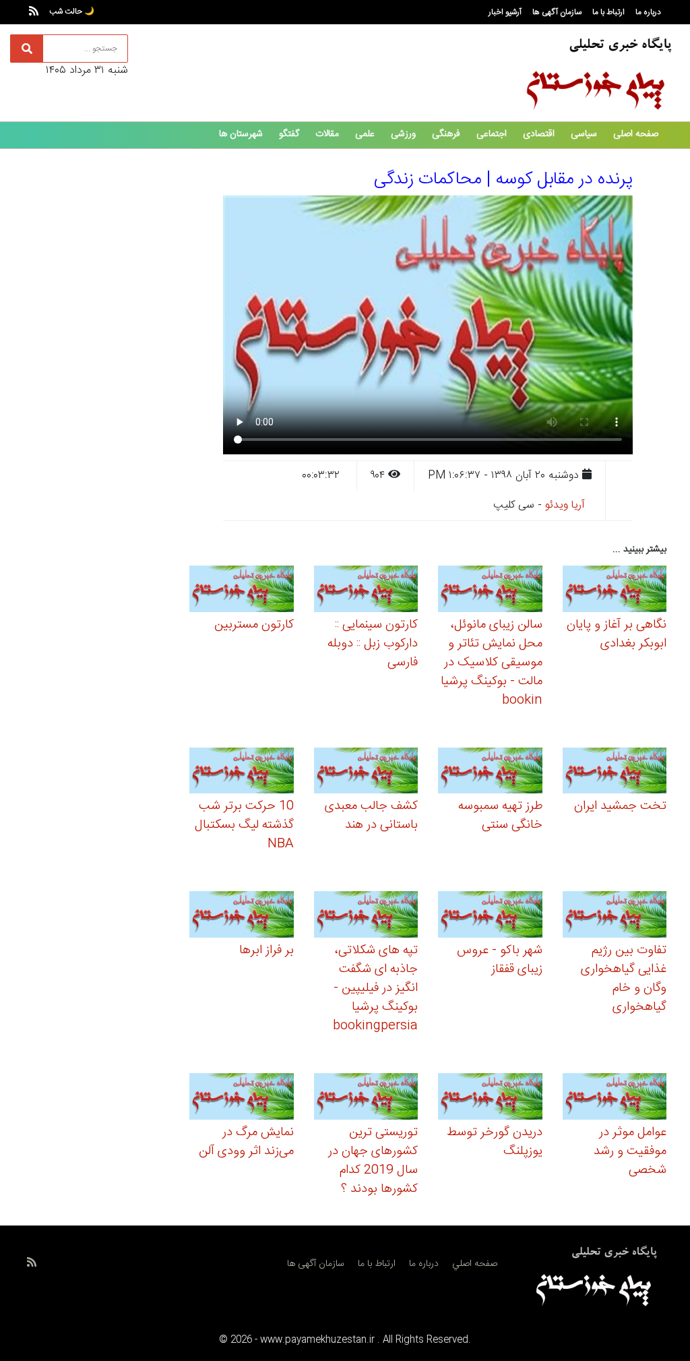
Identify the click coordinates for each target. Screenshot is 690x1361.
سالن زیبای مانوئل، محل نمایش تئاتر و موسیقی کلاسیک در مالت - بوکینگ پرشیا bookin (491, 662)
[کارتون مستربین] (241, 591)
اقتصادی (539, 134)
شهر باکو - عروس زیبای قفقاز (499, 959)
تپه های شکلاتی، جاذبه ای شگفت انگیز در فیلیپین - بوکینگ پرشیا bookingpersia (375, 988)
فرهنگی (446, 134)
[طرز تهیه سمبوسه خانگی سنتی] (490, 773)
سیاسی (584, 134)
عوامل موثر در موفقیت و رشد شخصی (630, 1151)
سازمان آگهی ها (557, 12)
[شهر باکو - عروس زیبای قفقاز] (490, 916)
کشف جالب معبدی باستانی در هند (371, 815)
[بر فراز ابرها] (241, 916)
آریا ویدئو (565, 505)
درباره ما (648, 12)
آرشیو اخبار (505, 12)
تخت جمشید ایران (620, 806)
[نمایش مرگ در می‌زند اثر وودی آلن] (241, 1098)
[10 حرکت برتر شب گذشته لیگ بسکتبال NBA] (241, 773)
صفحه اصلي (474, 1264)
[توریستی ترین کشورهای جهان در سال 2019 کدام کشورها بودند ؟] (366, 1098)
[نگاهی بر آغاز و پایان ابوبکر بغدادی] (615, 591)
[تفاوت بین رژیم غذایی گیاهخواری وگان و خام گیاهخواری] (615, 916)
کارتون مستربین (254, 625)
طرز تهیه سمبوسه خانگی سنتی (500, 815)
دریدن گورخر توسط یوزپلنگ (494, 1141)
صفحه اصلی (635, 134)
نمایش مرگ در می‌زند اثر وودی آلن (246, 1141)
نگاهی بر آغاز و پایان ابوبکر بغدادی (616, 634)
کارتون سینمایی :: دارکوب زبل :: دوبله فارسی (372, 644)
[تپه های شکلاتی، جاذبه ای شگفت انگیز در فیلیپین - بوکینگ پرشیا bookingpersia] (366, 916)
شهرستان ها (241, 134)
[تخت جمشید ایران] (615, 773)
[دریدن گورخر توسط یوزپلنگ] (490, 1098)
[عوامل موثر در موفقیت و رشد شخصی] (615, 1098)
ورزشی (403, 134)
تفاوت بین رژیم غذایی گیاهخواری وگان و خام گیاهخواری (623, 978)
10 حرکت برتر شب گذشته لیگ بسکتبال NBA (244, 825)
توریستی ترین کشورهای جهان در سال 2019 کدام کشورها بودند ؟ (373, 1160)
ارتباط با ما (608, 12)
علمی (365, 134)
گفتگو (289, 134)
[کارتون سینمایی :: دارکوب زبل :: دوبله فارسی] (366, 591)
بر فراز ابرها (266, 950)
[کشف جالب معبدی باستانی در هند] (366, 773)
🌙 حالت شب (71, 11)
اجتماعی (491, 134)
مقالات (327, 134)
